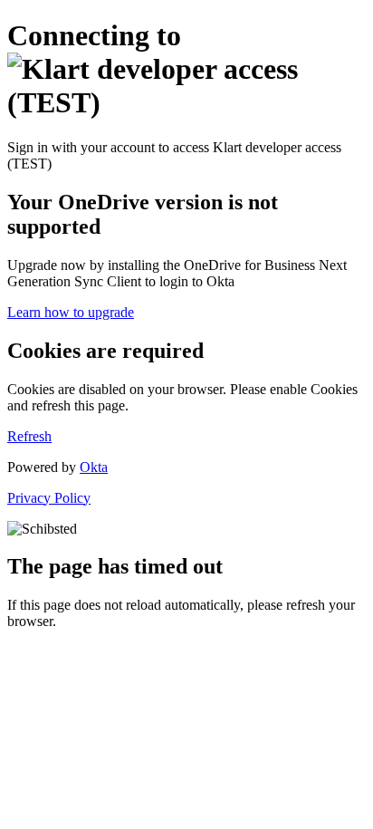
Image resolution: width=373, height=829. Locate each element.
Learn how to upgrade (70, 312)
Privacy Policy (49, 498)
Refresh (29, 436)
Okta (94, 467)
